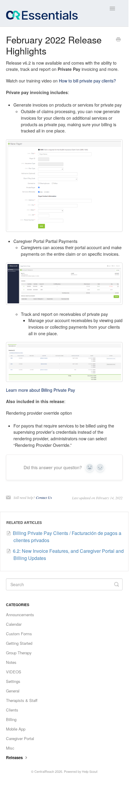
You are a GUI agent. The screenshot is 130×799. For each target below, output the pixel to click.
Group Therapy (19, 653)
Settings (13, 681)
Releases (15, 757)
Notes (11, 662)
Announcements (20, 614)
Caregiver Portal (20, 738)
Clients (12, 710)
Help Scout (89, 771)
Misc (10, 748)
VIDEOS (13, 672)
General (12, 691)
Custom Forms (19, 633)
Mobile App (15, 729)
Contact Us (44, 497)
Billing (11, 719)
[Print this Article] (118, 40)
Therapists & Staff (21, 700)
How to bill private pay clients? (87, 81)
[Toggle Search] (116, 584)
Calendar (14, 624)
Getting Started (19, 643)
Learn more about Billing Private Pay (40, 390)
